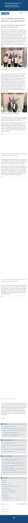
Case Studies (5, 495)
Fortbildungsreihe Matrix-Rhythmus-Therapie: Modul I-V (14, 430)
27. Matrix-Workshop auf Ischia (9, 443)
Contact (4, 507)
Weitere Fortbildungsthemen (8, 451)
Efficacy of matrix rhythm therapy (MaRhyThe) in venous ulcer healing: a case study (14, 466)
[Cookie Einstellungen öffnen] (2, 521)
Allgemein (4, 482)
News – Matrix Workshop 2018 (8, 490)
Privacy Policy (5, 511)
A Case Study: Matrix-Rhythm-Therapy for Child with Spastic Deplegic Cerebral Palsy (13, 469)
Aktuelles (4, 480)
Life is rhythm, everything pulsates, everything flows (13, 428)
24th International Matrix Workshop (9, 432)
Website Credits (5, 509)
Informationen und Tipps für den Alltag (10, 486)
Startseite (4, 493)
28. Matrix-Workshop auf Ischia (9, 426)
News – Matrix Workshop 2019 (8, 492)
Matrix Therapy (5, 499)
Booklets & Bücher (6, 484)
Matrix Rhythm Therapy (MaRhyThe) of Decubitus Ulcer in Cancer (14, 473)
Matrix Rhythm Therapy (7, 497)
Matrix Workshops (6, 488)
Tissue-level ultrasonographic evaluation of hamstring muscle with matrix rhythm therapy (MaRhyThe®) (13, 463)
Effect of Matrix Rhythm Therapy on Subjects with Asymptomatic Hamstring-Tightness (13, 435)
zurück (3, 418)
